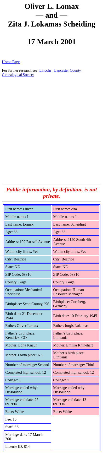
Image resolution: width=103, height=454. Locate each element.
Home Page (11, 62)
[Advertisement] (51, 130)
